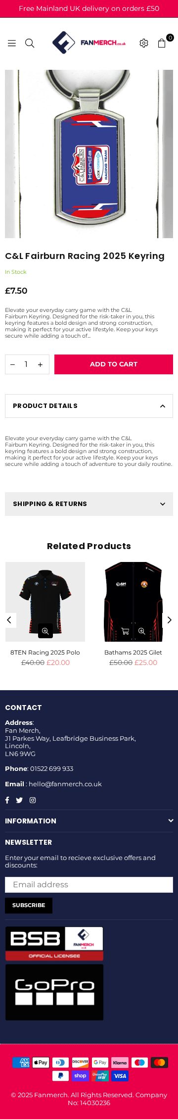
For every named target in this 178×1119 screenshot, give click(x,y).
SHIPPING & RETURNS (50, 504)
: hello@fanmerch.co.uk (63, 784)
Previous (8, 620)
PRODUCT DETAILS (45, 405)
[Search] (30, 42)
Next (169, 620)
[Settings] (144, 42)
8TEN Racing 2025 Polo (45, 652)
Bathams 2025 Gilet (133, 652)
